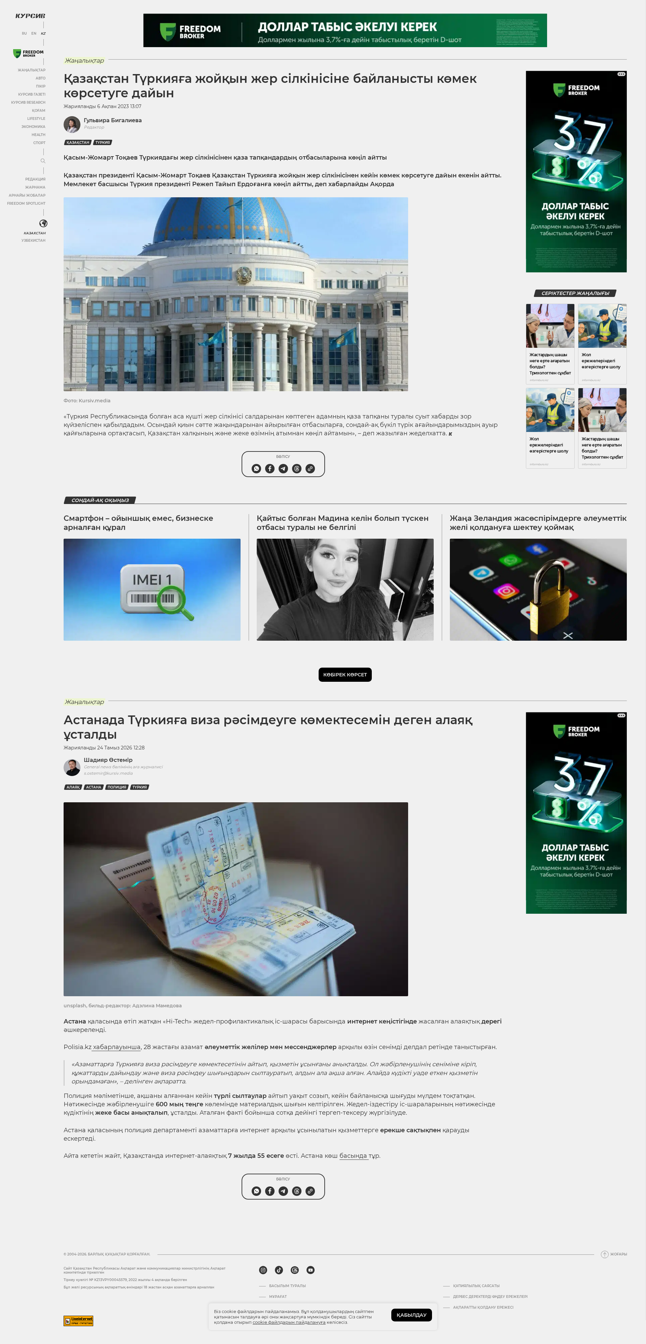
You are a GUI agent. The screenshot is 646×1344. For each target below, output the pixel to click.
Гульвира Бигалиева (113, 120)
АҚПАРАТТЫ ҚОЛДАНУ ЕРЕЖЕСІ (483, 1308)
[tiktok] (279, 1270)
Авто (40, 78)
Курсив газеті (31, 94)
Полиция (117, 787)
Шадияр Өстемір (108, 760)
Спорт (39, 143)
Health (38, 135)
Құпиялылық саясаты (476, 1286)
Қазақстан (78, 142)
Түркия (103, 142)
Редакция (35, 179)
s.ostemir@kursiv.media (108, 773)
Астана (93, 787)
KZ (43, 34)
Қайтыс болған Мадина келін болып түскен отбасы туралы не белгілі (343, 523)
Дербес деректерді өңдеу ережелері (490, 1297)
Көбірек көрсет (345, 675)
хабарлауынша (116, 1047)
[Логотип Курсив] (30, 15)
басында (354, 1156)
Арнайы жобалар (27, 195)
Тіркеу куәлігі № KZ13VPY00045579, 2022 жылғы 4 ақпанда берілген (125, 1280)
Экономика (33, 127)
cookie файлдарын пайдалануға (289, 1322)
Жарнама (35, 187)
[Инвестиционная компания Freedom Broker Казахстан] (28, 53)
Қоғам (38, 110)
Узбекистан (33, 240)
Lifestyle (36, 118)
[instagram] (263, 1270)
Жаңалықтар (31, 70)
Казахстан (34, 233)
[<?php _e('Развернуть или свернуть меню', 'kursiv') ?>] (43, 223)
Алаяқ (73, 787)
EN (33, 34)
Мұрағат (278, 1297)
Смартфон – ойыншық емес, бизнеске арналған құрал (138, 523)
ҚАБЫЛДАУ (412, 1315)
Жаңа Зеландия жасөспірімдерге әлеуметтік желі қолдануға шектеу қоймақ (538, 523)
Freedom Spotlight (26, 203)
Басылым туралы (287, 1286)
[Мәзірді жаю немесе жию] (43, 161)
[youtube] (311, 1270)
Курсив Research (28, 102)
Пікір (40, 86)
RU (24, 34)
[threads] (295, 1270)
